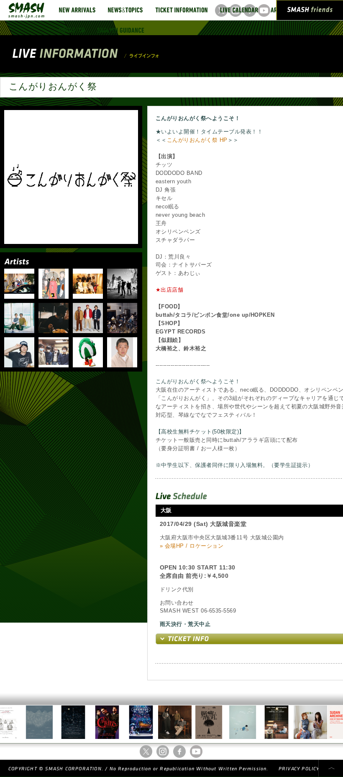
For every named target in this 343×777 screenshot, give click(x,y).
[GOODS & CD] (72, 30)
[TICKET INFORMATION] (181, 10)
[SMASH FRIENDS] (310, 11)
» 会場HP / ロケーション (191, 546)
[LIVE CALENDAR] (239, 10)
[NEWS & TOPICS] (125, 10)
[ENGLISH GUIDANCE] (121, 30)
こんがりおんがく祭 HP (197, 140)
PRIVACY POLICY (299, 769)
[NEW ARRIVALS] (77, 10)
